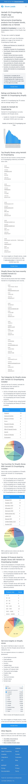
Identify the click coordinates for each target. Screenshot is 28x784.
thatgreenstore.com (13, 290)
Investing (3, 754)
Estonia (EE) (8, 519)
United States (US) (10, 521)
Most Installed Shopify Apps (12, 742)
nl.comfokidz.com (13, 345)
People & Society (9, 424)
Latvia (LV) (8, 516)
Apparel (6, 413)
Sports (6, 432)
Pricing (3, 768)
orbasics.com (8, 171)
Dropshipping (5, 30)
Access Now (14, 86)
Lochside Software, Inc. (8, 780)
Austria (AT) (8, 524)
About (17, 751)
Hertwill (17, 35)
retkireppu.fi (7, 244)
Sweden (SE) (8, 503)
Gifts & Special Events (10, 429)
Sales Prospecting (6, 751)
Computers (7, 437)
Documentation (5, 771)
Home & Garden (8, 416)
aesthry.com (11, 327)
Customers (18, 757)
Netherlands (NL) (10, 513)
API (2, 760)
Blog (16, 760)
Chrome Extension (19, 1)
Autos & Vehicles (9, 434)
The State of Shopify (9, 740)
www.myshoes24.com (14, 363)
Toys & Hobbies (8, 426)
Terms (17, 771)
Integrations (4, 757)
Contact (17, 754)
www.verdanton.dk (13, 308)
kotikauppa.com (8, 207)
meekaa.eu (7, 189)
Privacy (17, 768)
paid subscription (9, 260)
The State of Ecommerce (11, 738)
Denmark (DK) (9, 511)
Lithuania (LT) (9, 508)
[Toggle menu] (25, 6)
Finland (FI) (8, 500)
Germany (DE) (9, 505)
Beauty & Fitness (9, 418)
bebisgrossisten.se (9, 226)
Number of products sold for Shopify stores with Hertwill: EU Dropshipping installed (14, 69)
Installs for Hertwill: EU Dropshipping (14, 49)
